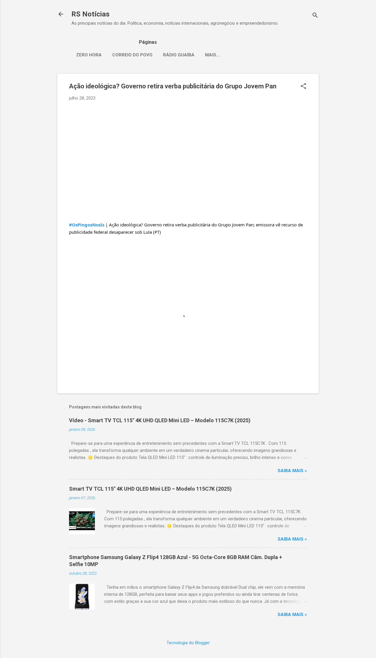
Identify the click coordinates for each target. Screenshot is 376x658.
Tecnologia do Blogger (188, 642)
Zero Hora (89, 55)
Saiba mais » (292, 470)
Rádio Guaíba (178, 55)
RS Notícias (90, 14)
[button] (303, 87)
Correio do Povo (132, 55)
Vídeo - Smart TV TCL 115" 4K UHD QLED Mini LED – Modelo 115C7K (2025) (160, 420)
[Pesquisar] (315, 16)
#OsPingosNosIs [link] (86, 225)
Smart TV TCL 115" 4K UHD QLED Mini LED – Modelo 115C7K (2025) (150, 489)
